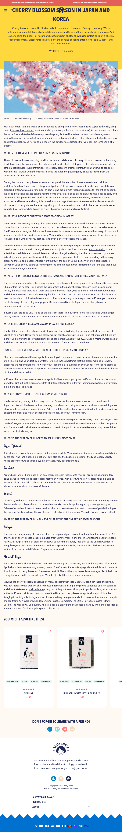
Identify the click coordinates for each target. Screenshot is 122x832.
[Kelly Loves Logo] (61, 10)
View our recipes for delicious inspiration (27, 3)
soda (11, 306)
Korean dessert (57, 302)
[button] (28, 689)
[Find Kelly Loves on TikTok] (68, 778)
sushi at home (36, 589)
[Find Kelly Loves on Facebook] (53, 778)
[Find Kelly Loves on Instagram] (61, 778)
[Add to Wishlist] (49, 631)
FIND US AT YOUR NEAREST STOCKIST (85, 3)
